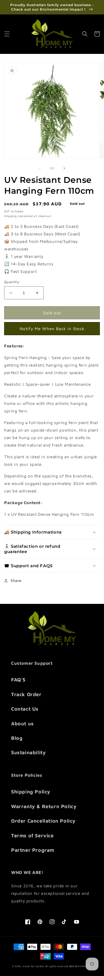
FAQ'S (18, 680)
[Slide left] (40, 168)
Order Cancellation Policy (43, 821)
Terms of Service (32, 835)
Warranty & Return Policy (44, 806)
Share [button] (16, 580)
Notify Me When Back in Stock (52, 328)
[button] (7, 34)
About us (22, 723)
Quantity (11, 282)
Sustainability (28, 752)
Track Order (26, 694)
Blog (16, 738)
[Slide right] (64, 168)
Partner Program (32, 850)
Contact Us (25, 709)
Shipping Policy (30, 792)
